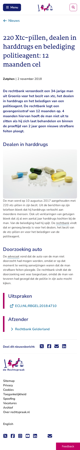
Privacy (8, 385)
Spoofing (9, 399)
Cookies (8, 390)
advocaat (13, 256)
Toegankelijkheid (14, 394)
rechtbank (62, 223)
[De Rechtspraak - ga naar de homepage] (14, 364)
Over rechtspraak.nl (16, 412)
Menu (14, 7)
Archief (8, 408)
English (8, 424)
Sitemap (9, 381)
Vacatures (10, 403)
